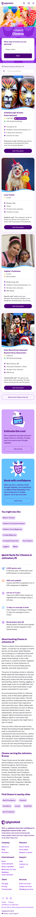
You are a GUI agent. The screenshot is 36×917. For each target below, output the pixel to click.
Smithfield (28, 806)
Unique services (25, 886)
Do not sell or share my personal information (18, 907)
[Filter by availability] (20, 71)
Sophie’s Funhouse (12, 271)
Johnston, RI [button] (19, 30)
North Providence (9, 800)
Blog (3, 850)
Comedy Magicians (9, 535)
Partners (5, 852)
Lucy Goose (9, 195)
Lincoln (17, 806)
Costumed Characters (11, 541)
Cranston (22, 800)
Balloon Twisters (9, 518)
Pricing (4, 886)
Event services (25, 884)
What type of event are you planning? (15, 43)
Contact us (23, 864)
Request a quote (25, 852)
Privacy (11, 902)
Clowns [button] (18, 34)
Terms (4, 902)
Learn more (18, 501)
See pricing (18, 449)
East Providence (8, 812)
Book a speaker (8, 867)
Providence (7, 806)
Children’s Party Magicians (12, 529)
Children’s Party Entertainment (14, 523)
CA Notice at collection (10, 905)
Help (21, 861)
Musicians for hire (9, 869)
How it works (24, 847)
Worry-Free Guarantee (16, 490)
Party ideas (23, 850)
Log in (21, 867)
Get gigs (5, 884)
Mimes (15, 546)
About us (5, 847)
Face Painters (28, 541)
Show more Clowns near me (18, 397)
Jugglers (6, 546)
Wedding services (26, 889)
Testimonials (7, 889)
